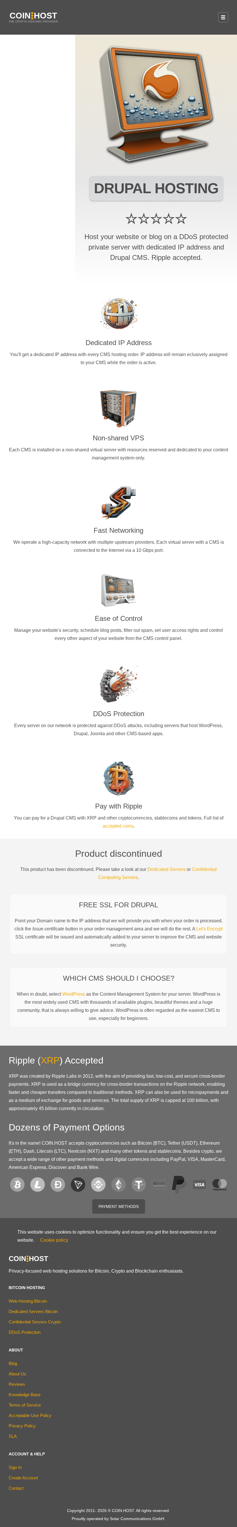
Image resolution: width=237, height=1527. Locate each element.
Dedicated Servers (166, 869)
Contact (16, 1488)
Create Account (23, 1477)
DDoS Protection (24, 1332)
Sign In (15, 1467)
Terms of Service (25, 1405)
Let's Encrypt (209, 928)
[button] (223, 17)
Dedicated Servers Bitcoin (33, 1311)
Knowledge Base (24, 1394)
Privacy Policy (22, 1425)
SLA (13, 1436)
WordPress (73, 994)
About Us (17, 1373)
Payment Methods (119, 1206)
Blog (13, 1363)
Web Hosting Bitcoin (28, 1301)
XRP (50, 1060)
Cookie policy (54, 1240)
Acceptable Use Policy (30, 1415)
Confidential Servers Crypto (35, 1321)
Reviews (17, 1384)
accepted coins (118, 826)
